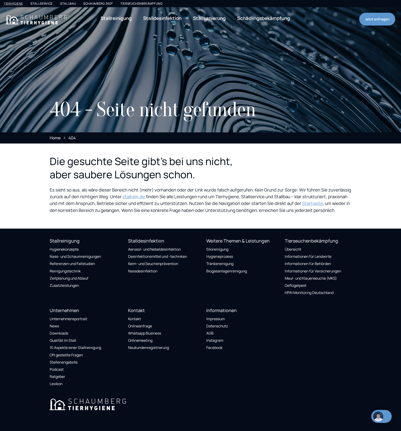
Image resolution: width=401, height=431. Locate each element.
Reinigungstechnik (65, 271)
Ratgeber (57, 376)
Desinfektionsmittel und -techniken (157, 256)
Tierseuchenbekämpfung (141, 3)
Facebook (214, 347)
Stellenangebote (64, 362)
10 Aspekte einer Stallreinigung (75, 347)
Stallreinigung (116, 18)
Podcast (57, 369)
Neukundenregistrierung (148, 347)
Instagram (214, 340)
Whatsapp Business (144, 333)
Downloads (59, 333)
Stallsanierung (209, 18)
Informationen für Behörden (308, 263)
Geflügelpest (295, 285)
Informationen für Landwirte (308, 256)
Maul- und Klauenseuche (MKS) (311, 278)
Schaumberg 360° (98, 3)
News (54, 326)
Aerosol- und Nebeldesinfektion (154, 249)
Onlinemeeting (140, 340)
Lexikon (56, 383)
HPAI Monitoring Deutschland (309, 292)
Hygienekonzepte (64, 249)
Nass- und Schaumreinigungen (75, 256)
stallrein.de (134, 197)
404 (72, 137)
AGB (209, 333)
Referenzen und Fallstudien (72, 263)
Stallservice (41, 3)
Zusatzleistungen (64, 285)
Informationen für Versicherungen (313, 271)
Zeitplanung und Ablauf (69, 278)
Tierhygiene (13, 3)
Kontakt (134, 318)
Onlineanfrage (140, 326)
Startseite (312, 203)
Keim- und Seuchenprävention (153, 263)
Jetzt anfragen (377, 19)
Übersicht (293, 249)
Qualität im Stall (63, 340)
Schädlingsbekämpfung (263, 18)
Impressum (215, 318)
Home (55, 137)
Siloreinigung (217, 249)
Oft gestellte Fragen (66, 355)
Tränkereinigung (219, 263)
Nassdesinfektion (142, 271)
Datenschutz (217, 326)
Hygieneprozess (219, 256)
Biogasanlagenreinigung (226, 271)
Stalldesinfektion (162, 18)
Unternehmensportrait (68, 318)
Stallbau (68, 3)
